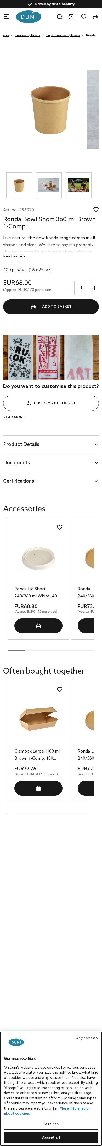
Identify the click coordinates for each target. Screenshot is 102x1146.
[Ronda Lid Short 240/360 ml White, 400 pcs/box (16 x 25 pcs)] (38, 557)
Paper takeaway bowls (63, 35)
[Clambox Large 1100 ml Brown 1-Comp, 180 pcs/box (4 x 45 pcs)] (38, 719)
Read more (14, 417)
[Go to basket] (95, 16)
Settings (51, 1124)
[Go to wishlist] (83, 16)
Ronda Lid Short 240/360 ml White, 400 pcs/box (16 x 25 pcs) (36, 593)
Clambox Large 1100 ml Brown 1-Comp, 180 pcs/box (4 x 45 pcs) (37, 755)
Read (12, 256)
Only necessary (87, 1038)
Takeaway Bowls (27, 35)
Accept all (51, 1138)
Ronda (91, 35)
